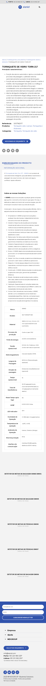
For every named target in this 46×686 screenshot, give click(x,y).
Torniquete (18, 131)
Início (4, 60)
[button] (39, 7)
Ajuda (10, 635)
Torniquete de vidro (29, 131)
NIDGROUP (12, 639)
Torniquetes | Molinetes (16, 60)
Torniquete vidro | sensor (23, 126)
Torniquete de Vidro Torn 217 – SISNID (17, 173)
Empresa (11, 630)
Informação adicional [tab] (14, 168)
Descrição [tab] (8, 164)
